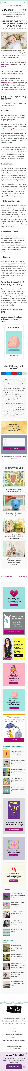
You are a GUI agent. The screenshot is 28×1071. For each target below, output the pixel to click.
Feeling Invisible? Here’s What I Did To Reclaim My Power (18, 789)
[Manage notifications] (24, 1067)
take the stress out (6, 82)
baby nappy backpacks (8, 120)
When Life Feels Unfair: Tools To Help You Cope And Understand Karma (17, 753)
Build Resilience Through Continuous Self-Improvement (17, 974)
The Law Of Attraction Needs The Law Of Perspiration (17, 913)
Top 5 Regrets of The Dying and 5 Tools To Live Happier (18, 780)
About (14, 1031)
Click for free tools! (14, 448)
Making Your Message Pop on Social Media (17, 955)
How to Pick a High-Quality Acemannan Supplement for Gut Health (16, 948)
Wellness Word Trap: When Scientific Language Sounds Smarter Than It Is (18, 965)
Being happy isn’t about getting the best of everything (17, 904)
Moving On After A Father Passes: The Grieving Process (18, 762)
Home (14, 1028)
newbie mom (21, 85)
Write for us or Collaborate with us (14, 1040)
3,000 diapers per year (17, 129)
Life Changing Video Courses (14, 1034)
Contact (14, 1037)
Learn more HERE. (10, 416)
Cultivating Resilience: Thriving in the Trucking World (17, 983)
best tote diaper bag (7, 191)
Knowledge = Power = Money (17, 930)
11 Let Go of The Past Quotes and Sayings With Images (18, 895)
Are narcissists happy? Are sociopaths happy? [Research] (18, 771)
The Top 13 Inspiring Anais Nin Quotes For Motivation (16, 922)
